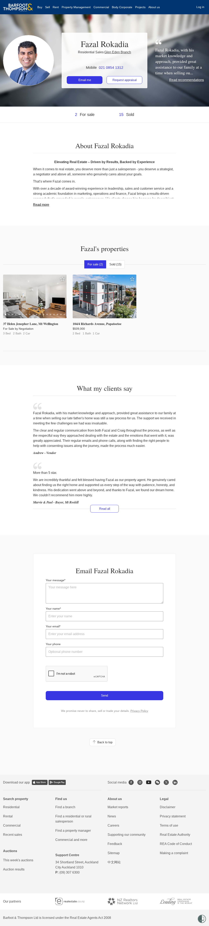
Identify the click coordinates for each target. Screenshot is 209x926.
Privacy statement (173, 816)
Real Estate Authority (175, 834)
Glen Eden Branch (117, 52)
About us (154, 7)
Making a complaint (174, 853)
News (112, 816)
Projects (140, 7)
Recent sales (12, 834)
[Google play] (57, 782)
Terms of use (169, 825)
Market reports (118, 807)
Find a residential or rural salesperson (73, 819)
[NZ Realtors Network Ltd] (126, 901)
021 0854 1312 (111, 68)
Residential (11, 807)
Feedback (115, 844)
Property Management (76, 7)
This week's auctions (18, 860)
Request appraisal (124, 80)
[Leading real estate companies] (180, 901)
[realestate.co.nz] (73, 901)
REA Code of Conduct (176, 844)
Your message (55, 580)
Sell (47, 7)
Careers (113, 825)
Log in (200, 7)
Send (104, 695)
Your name (53, 608)
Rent (56, 7)
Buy (39, 7)
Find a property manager (73, 830)
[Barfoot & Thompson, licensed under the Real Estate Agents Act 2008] (18, 5)
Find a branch (65, 807)
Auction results (13, 869)
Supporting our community (127, 834)
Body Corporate (122, 7)
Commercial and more (71, 839)
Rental (8, 816)
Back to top (104, 742)
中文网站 (114, 862)
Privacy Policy (139, 710)
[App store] (40, 782)
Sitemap (114, 853)
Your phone (53, 644)
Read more (41, 204)
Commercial (101, 7)
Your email (52, 626)
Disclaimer (167, 807)
